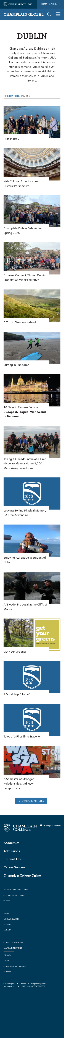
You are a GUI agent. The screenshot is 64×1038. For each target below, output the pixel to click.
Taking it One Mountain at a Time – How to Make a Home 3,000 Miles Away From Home (32, 448)
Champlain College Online (22, 875)
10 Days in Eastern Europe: (32, 396)
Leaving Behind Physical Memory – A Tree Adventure (32, 497)
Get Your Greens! (32, 636)
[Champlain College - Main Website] (18, 4)
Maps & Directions (13, 948)
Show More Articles (31, 801)
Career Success (15, 867)
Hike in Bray (32, 123)
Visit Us (7, 924)
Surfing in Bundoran (32, 349)
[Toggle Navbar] (58, 14)
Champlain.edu (49, 4)
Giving (7, 901)
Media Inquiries (12, 919)
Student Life (13, 859)
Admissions (12, 851)
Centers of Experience (15, 895)
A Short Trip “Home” (32, 678)
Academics (11, 843)
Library (7, 930)
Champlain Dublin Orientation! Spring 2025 (32, 215)
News (6, 913)
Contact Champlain (13, 943)
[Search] (49, 14)
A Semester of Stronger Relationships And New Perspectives (32, 768)
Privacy (7, 955)
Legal (6, 961)
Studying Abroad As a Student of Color (32, 544)
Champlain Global (24, 14)
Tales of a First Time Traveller (32, 721)
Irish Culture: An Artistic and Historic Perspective (32, 168)
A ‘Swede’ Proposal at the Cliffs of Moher (32, 592)
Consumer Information (15, 966)
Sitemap (7, 972)
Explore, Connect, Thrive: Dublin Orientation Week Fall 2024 (32, 262)
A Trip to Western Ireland (32, 307)
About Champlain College (17, 890)
